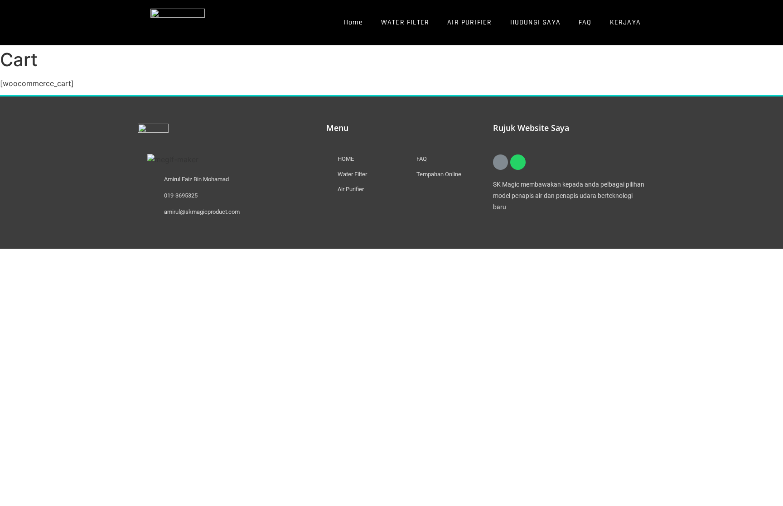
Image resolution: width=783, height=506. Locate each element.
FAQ (585, 22)
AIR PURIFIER (469, 22)
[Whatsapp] (518, 162)
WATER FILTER (405, 22)
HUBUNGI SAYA (535, 22)
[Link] (500, 162)
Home (353, 22)
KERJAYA (625, 22)
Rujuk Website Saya (531, 127)
